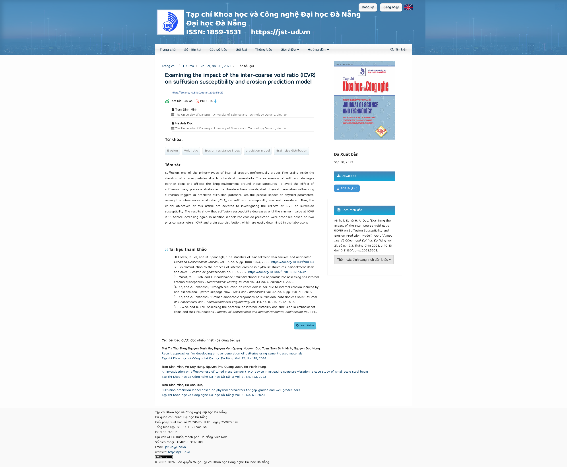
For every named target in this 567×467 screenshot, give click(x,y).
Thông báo (263, 50)
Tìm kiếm (401, 50)
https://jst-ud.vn (179, 452)
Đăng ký (368, 7)
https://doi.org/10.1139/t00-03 (292, 262)
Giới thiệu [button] (289, 50)
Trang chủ (169, 66)
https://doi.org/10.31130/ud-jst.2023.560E (197, 92)
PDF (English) (348, 188)
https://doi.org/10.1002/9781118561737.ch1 (278, 272)
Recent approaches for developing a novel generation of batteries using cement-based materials (232, 353)
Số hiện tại (192, 50)
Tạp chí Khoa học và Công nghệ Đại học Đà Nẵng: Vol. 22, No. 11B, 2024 (214, 358)
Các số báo (218, 50)
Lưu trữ (188, 66)
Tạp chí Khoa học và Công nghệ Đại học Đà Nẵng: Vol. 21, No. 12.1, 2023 (214, 377)
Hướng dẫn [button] (317, 50)
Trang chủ (168, 50)
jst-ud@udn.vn (175, 447)
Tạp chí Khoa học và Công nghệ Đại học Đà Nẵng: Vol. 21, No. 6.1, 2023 (213, 395)
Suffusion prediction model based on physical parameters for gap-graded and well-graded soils (231, 390)
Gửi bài (241, 50)
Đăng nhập (391, 7)
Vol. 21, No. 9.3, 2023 (215, 66)
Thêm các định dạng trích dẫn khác (363, 259)
